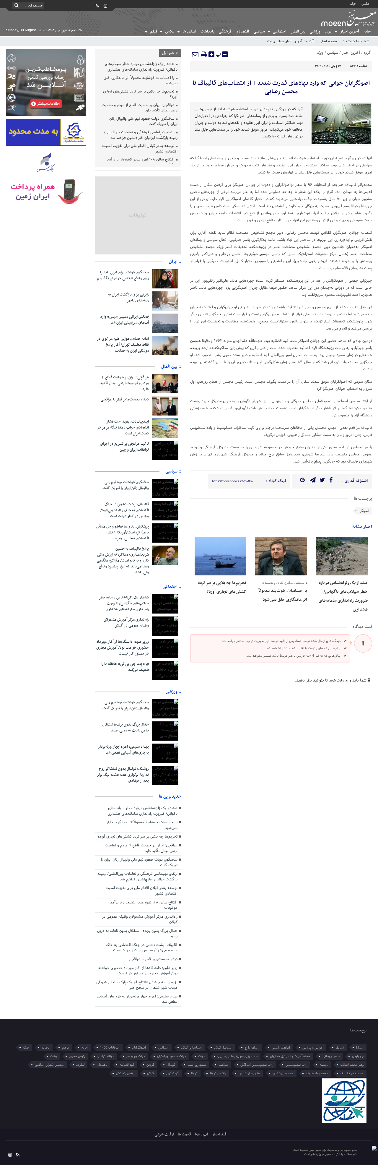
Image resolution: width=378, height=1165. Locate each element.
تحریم (46, 1047)
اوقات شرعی (164, 1134)
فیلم (353, 3)
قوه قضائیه (127, 1064)
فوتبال (171, 1064)
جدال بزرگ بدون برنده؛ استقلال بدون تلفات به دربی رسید (125, 727)
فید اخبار (219, 1134)
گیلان (150, 1073)
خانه (367, 31)
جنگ (26, 1047)
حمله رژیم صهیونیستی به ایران (237, 1056)
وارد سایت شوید (340, 681)
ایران (328, 31)
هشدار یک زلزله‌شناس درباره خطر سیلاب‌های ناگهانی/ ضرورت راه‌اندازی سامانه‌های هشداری (141, 67)
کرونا (194, 1073)
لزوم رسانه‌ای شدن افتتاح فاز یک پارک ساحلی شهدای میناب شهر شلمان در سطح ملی (136, 985)
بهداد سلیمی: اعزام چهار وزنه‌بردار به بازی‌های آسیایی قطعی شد (123, 750)
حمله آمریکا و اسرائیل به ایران (290, 1056)
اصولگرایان (139, 1047)
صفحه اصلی (328, 41)
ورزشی (315, 31)
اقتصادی (242, 31)
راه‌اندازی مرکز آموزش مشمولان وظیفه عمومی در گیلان (126, 622)
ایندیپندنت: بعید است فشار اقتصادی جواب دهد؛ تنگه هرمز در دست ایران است (123, 427)
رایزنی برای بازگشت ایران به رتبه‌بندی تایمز (128, 297)
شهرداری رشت (197, 1064)
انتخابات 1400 (110, 1047)
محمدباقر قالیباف (352, 1073)
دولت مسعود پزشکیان (171, 1056)
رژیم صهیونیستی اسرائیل (256, 1064)
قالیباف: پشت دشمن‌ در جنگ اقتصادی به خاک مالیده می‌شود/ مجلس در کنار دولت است (124, 510)
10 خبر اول (170, 53)
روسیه (324, 1064)
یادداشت (207, 31)
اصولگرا (364, 511)
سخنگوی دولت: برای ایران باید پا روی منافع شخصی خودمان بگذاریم (123, 275)
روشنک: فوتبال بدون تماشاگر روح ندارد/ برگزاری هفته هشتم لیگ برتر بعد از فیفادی (123, 775)
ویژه (269, 41)
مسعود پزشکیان (283, 1073)
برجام (65, 1047)
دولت (201, 1056)
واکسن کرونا (218, 1073)
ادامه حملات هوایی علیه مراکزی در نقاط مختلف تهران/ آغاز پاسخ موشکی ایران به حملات (123, 345)
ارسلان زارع (252, 1047)
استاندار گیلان (223, 1047)
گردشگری (172, 1073)
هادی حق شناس (249, 1073)
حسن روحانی (331, 1056)
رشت (53, 1056)
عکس (365, 3)
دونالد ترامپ (105, 1056)
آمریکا (340, 1047)
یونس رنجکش (125, 1073)
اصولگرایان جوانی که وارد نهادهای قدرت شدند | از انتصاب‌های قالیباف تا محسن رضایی (281, 87)
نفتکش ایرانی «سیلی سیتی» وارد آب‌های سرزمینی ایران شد (124, 320)
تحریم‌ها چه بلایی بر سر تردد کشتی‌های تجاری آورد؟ (140, 94)
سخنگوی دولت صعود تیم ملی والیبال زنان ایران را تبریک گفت (143, 122)
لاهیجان (102, 1064)
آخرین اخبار (349, 31)
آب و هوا (201, 1134)
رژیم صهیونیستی (296, 1064)
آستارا (360, 1047)
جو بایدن (358, 1056)
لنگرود (80, 1064)
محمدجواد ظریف (317, 1073)
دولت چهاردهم (135, 1056)
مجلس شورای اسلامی (49, 1064)
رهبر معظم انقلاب (352, 1064)
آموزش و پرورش (312, 1047)
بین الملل (298, 31)
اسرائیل (163, 1047)
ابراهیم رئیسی (281, 1047)
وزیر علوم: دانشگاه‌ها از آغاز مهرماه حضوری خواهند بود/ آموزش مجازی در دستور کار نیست (122, 648)
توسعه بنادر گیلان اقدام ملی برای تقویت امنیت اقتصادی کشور (139, 149)
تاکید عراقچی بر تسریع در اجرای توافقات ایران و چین (124, 447)
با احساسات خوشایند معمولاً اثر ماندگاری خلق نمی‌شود (140, 81)
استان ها (189, 31)
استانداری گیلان (191, 1047)
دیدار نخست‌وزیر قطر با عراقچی (125, 399)
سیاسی (259, 31)
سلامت (223, 1064)
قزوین (150, 1064)
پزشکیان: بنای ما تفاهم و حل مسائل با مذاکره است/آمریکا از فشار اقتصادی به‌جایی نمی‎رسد (122, 532)
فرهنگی (225, 31)
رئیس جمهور (77, 1056)
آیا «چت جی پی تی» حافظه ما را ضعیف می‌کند (125, 667)
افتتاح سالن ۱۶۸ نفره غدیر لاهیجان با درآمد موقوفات (142, 162)
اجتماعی (279, 31)
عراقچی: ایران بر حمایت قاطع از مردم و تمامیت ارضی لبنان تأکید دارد (139, 108)
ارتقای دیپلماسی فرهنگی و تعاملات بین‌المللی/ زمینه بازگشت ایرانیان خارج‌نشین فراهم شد (140, 135)
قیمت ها (184, 1134)
